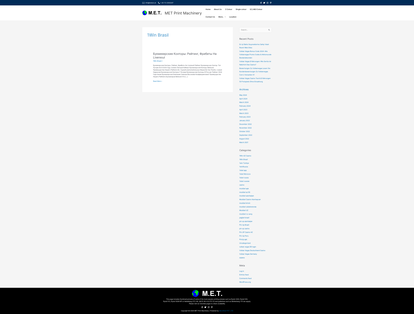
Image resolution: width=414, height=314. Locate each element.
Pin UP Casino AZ (246, 232)
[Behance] (271, 3)
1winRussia (243, 167)
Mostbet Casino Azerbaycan (250, 199)
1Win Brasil (157, 61)
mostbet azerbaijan (246, 196)
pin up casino (244, 229)
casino (241, 185)
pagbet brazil (244, 218)
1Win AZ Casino (245, 156)
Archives (244, 89)
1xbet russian (244, 181)
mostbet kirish (244, 203)
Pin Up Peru (244, 236)
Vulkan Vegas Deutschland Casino (252, 250)
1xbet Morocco (245, 174)
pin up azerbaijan (245, 221)
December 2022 (245, 124)
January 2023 (244, 120)
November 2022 (245, 128)
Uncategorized (245, 243)
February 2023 (245, 117)
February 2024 (245, 106)
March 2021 (243, 142)
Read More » (157, 81)
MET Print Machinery (183, 13)
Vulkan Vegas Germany (248, 254)
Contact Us (210, 17)
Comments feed (245, 278)
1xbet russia (244, 178)
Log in (241, 271)
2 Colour (228, 9)
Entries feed (244, 275)
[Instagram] (267, 3)
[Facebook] (261, 3)
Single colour (241, 9)
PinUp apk (243, 239)
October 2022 (244, 131)
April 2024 (243, 99)
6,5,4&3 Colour (256, 9)
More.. (221, 17)
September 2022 (245, 135)
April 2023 (243, 110)
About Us (218, 9)
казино (242, 258)
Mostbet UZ (243, 210)
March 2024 (244, 102)
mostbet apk (244, 189)
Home (208, 9)
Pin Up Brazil (244, 225)
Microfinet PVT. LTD (226, 311)
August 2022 (244, 139)
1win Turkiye (244, 163)
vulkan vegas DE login (247, 247)
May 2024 (243, 95)
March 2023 (244, 113)
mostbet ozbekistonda (247, 207)
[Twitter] (264, 3)
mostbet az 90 (244, 192)
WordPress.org (245, 282)
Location (232, 17)
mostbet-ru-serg (245, 214)
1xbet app (243, 170)
